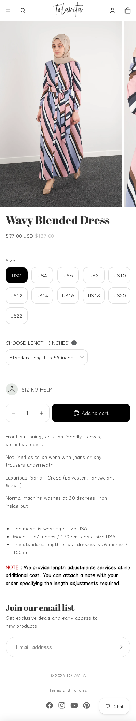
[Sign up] (120, 647)
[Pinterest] (86, 705)
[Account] (112, 10)
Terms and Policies (68, 690)
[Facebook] (49, 705)
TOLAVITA (76, 675)
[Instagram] (62, 705)
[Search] (23, 10)
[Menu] (8, 10)
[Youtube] (74, 705)
